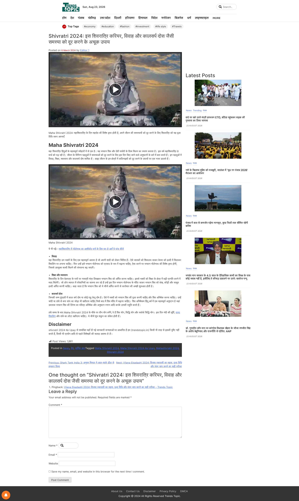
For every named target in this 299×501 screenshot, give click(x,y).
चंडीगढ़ (92, 18)
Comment (55, 404)
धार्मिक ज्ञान (80, 348)
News (66, 348)
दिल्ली (117, 18)
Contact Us (133, 491)
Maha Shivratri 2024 (107, 348)
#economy (89, 26)
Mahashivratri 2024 (167, 348)
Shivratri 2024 (115, 351)
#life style (160, 26)
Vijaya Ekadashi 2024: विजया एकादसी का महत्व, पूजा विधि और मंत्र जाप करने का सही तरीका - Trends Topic (118, 387)
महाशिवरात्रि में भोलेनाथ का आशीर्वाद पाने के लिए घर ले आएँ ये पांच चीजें (91, 248)
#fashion (124, 26)
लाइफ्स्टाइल (202, 18)
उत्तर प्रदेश (105, 18)
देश (72, 18)
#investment (142, 26)
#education (108, 26)
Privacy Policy (168, 491)
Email (53, 454)
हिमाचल (142, 18)
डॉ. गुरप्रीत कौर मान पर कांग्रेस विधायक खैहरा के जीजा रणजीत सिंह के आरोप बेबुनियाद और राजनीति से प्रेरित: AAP (218, 330)
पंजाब (81, 18)
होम (64, 18)
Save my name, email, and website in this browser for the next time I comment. (98, 471)
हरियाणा (129, 18)
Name (53, 445)
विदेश (154, 18)
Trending (197, 110)
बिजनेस (179, 18)
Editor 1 (84, 50)
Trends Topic (172, 496)
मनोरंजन (166, 18)
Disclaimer (149, 491)
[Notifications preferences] (6, 495)
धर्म (189, 18)
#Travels (177, 26)
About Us (116, 491)
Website (53, 463)
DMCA (184, 491)
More (216, 18)
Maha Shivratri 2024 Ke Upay (137, 348)
